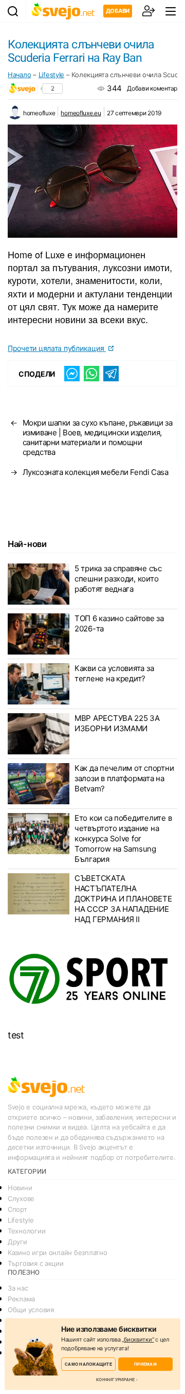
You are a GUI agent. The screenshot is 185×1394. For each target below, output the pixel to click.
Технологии (26, 1231)
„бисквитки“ (138, 1339)
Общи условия (31, 1309)
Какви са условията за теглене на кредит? (114, 673)
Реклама (21, 1299)
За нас (18, 1288)
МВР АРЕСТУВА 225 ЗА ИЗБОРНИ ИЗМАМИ (117, 723)
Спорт (17, 1209)
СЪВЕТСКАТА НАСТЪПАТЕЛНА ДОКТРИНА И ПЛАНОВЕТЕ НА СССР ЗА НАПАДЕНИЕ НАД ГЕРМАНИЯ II (123, 898)
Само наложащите (88, 1364)
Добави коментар (152, 88)
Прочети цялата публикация (57, 348)
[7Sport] (92, 979)
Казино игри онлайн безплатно (57, 1252)
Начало (19, 74)
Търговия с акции (36, 1263)
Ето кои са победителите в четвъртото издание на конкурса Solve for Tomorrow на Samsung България (123, 838)
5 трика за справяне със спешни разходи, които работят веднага (118, 578)
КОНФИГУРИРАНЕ (115, 1379)
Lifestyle (52, 74)
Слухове (21, 1198)
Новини (20, 1188)
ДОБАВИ (118, 10)
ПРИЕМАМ (145, 1364)
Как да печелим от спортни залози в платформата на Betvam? (124, 778)
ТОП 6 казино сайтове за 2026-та (119, 623)
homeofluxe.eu (81, 113)
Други (17, 1242)
